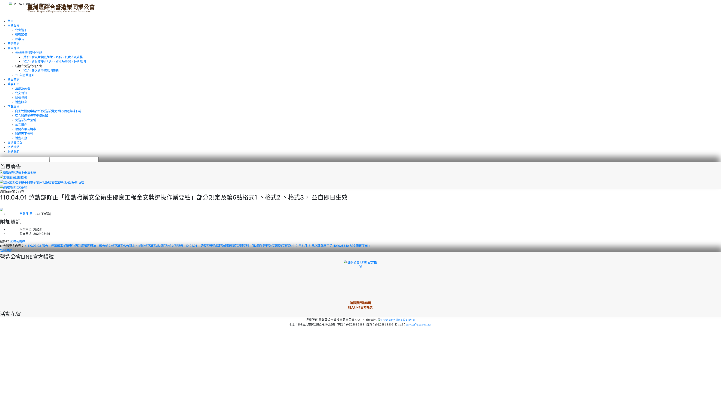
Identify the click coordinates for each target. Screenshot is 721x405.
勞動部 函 (20, 214)
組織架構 (21, 34)
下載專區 (14, 106)
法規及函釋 (22, 88)
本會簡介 (14, 25)
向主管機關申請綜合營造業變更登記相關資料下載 (48, 111)
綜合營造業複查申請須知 (31, 115)
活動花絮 (21, 138)
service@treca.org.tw (418, 324)
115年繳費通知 (25, 75)
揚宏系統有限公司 (405, 319)
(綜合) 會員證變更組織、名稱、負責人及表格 (53, 57)
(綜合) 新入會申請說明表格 (41, 70)
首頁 (11, 21)
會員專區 (14, 48)
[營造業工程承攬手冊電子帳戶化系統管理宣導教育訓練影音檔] (42, 182)
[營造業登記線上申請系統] (18, 172)
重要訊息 (14, 84)
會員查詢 (14, 79)
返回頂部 (6, 250)
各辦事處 (14, 43)
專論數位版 (15, 142)
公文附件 (21, 124)
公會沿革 (21, 30)
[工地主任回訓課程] (13, 177)
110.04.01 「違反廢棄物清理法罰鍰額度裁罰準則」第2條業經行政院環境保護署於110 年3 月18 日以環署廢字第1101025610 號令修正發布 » (277, 246)
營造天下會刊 (24, 133)
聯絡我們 (14, 151)
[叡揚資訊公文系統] (13, 187)
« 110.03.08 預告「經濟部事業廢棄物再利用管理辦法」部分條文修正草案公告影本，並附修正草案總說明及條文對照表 (104, 246)
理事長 (19, 39)
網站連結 (14, 147)
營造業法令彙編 (25, 120)
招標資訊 (21, 97)
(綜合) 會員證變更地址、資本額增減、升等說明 (54, 61)
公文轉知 (21, 93)
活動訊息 (21, 102)
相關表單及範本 (25, 129)
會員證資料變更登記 (28, 52)
